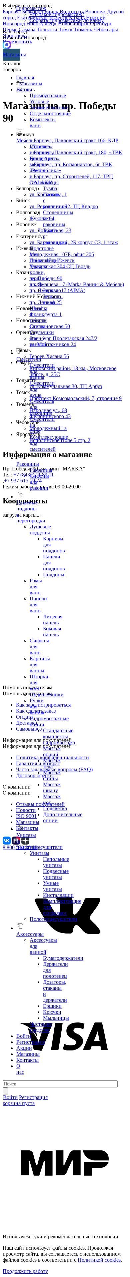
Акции (24, 1048)
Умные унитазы (52, 886)
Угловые (39, 101)
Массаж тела (52, 763)
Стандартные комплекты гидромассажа (59, 736)
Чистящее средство (41, 1027)
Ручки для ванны (37, 706)
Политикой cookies (99, 1260)
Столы (37, 326)
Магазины (11, 54)
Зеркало (52, 290)
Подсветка (55, 808)
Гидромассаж (31, 8)
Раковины (41, 470)
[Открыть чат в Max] (7, 44)
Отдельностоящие (50, 113)
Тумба (50, 188)
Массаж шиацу (52, 787)
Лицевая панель (52, 619)
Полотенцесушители (53, 919)
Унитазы (39, 853)
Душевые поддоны (40, 529)
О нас (20, 1069)
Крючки (52, 1012)
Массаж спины (52, 775)
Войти (23, 1036)
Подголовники (47, 694)
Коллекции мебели (42, 161)
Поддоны (53, 574)
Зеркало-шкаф (53, 299)
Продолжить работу (25, 1271)
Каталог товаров (12, 66)
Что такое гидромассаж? (56, 14)
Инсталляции (58, 895)
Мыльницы (56, 1018)
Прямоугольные (48, 95)
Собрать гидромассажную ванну (66, 20)
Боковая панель (52, 631)
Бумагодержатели (63, 958)
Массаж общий (52, 751)
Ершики (52, 1006)
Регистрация (30, 1042)
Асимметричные (49, 107)
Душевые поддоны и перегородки (30, 511)
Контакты (27, 1060)
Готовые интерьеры (42, 149)
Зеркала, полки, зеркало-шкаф (39, 275)
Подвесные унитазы (56, 874)
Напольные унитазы (56, 862)
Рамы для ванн (36, 586)
